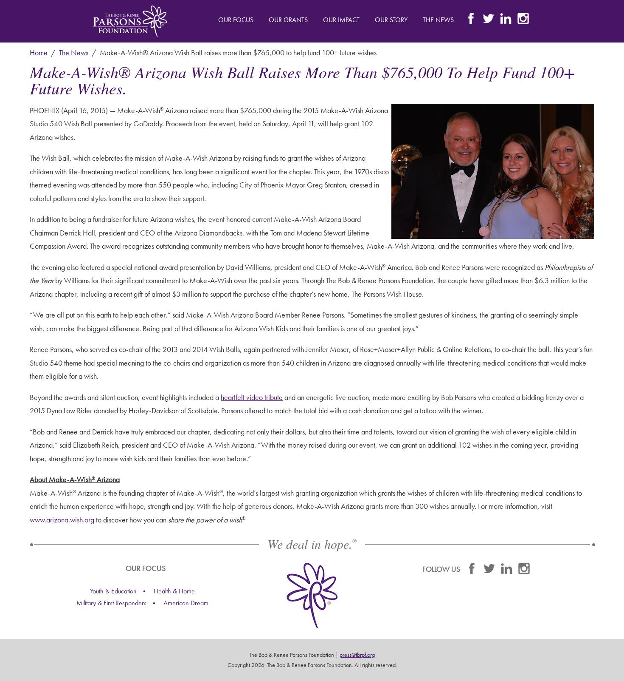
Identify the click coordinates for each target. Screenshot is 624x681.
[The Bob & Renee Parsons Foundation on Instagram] (523, 20)
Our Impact (341, 19)
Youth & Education (113, 591)
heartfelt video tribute (252, 397)
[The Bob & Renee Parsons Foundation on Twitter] (488, 20)
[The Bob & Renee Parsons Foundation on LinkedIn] (506, 20)
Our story (391, 19)
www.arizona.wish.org (62, 520)
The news (438, 19)
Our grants (288, 19)
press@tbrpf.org (357, 654)
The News (73, 52)
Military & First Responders (111, 603)
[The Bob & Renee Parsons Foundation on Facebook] (471, 20)
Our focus (235, 19)
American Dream (185, 603)
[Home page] (130, 21)
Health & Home (174, 591)
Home (39, 52)
